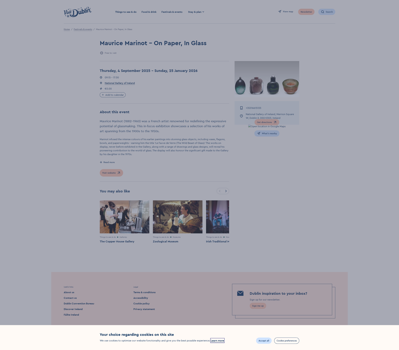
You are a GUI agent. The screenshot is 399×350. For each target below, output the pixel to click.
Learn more (217, 340)
